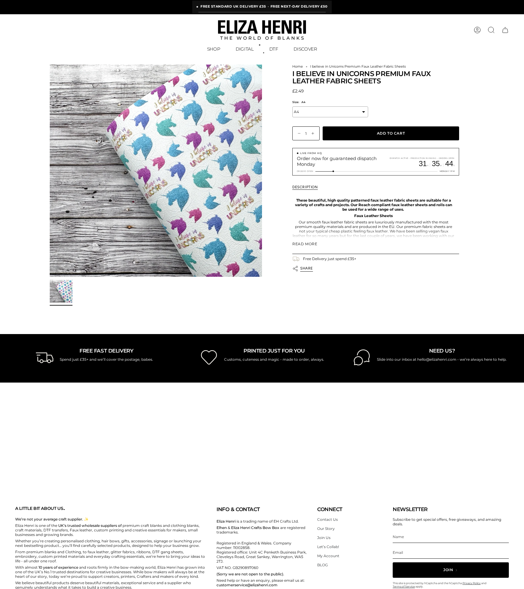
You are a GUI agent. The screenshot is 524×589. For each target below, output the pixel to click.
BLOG (322, 565)
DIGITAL (245, 49)
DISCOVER (305, 49)
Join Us (324, 537)
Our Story (326, 528)
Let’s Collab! (328, 546)
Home (297, 67)
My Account (328, 556)
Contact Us (327, 519)
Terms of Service (404, 586)
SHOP (213, 49)
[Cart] (505, 30)
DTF (273, 49)
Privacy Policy (471, 583)
